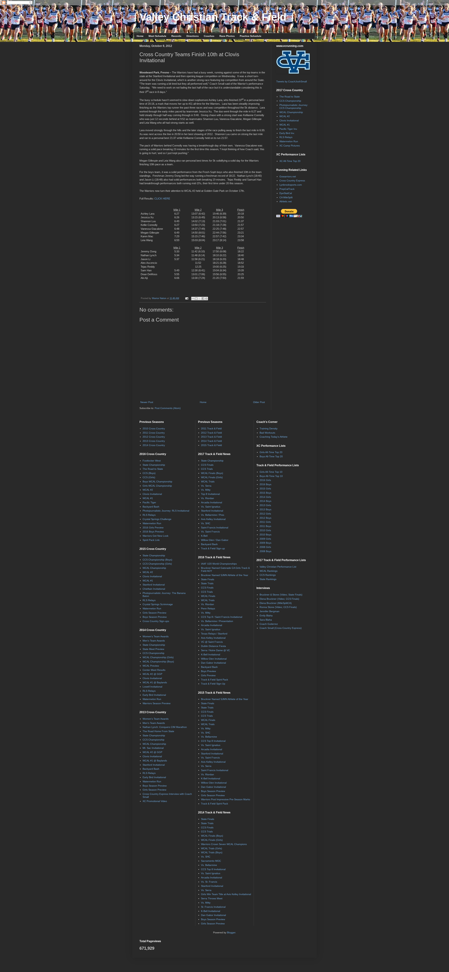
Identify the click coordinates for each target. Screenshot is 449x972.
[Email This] (193, 298)
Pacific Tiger (149, 502)
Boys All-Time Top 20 (271, 456)
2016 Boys (265, 484)
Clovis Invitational (289, 120)
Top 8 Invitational (210, 494)
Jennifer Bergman (269, 611)
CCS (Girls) (149, 477)
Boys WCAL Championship (157, 481)
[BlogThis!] (196, 298)
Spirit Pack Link (151, 540)
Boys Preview (208, 671)
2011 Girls (265, 522)
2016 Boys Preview (153, 531)
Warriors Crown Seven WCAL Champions (224, 844)
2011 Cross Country (154, 432)
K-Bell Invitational (210, 654)
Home (140, 36)
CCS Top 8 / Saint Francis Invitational (221, 617)
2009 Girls (265, 538)
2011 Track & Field (211, 428)
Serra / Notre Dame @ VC (215, 650)
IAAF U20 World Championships (219, 563)
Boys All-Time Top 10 (271, 476)
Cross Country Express (292, 180)
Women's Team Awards (156, 636)
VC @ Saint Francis (212, 641)
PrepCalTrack (286, 189)
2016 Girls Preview (153, 527)
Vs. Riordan (207, 498)
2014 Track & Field (211, 441)
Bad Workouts (267, 432)
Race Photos (227, 36)
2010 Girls (265, 530)
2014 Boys (265, 501)
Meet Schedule (157, 36)
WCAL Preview (151, 665)
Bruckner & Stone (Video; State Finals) (281, 594)
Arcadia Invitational (211, 502)
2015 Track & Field (211, 445)
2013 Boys (265, 509)
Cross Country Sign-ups (156, 621)
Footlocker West (152, 460)
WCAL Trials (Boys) (211, 852)
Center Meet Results (154, 670)
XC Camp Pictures (289, 145)
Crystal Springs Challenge (157, 519)
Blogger (231, 932)
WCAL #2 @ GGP (152, 674)
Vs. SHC (205, 523)
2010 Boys (265, 534)
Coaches (209, 36)
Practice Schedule (250, 36)
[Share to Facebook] (203, 298)
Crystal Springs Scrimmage (158, 604)
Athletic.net (285, 201)
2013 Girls (265, 505)
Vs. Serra (206, 485)
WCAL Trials (208, 481)
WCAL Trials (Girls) (211, 848)
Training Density (268, 428)
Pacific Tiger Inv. (288, 128)
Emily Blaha (266, 615)
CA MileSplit (286, 197)
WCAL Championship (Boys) (158, 661)
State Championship (154, 464)
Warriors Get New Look (155, 535)
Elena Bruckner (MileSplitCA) (276, 603)
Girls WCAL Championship (157, 485)
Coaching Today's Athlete (273, 436)
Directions (192, 36)
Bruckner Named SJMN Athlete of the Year (224, 575)
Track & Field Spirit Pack (214, 679)
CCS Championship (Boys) (157, 559)
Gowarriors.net (287, 176)
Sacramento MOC (211, 860)
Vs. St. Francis (209, 881)
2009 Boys (265, 542)
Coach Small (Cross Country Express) (281, 628)
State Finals (207, 579)
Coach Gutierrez (269, 624)
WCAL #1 (284, 124)
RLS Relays (285, 137)
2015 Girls (265, 488)
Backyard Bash (151, 506)
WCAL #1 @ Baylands (155, 682)
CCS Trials (207, 468)
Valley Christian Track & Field (212, 17)
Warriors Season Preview (156, 703)
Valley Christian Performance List (278, 566)
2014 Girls (265, 497)
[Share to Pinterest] (206, 298)
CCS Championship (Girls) (157, 563)
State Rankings (268, 579)
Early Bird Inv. (287, 133)
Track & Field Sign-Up (213, 683)
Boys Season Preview (155, 617)
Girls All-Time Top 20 (271, 452)
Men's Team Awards (154, 640)
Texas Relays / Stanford (214, 633)
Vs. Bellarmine (209, 736)
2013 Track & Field (211, 436)
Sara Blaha (266, 619)
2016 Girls (265, 480)
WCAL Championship (291, 112)
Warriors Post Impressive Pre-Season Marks (225, 799)
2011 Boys (265, 526)
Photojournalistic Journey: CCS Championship (293, 106)
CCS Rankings (268, 575)
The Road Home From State (158, 731)
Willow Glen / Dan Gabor (214, 540)
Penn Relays (208, 608)
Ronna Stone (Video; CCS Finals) (278, 607)
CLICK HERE (162, 198)
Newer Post (146, 402)
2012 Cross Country (154, 436)
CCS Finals (207, 464)
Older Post (259, 402)
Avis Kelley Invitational (213, 519)
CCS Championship (290, 100)
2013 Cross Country (154, 441)
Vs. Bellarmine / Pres (212, 514)
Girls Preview (208, 675)
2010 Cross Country (154, 428)
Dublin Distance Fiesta (213, 646)
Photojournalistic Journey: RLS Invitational (166, 510)
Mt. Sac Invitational (153, 748)
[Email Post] (186, 298)
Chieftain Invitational (154, 588)
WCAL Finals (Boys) (212, 473)
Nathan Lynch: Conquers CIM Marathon (165, 727)
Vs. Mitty (205, 489)
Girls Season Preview (154, 612)
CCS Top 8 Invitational (213, 740)
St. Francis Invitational (213, 906)
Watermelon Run (288, 141)
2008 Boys (265, 551)
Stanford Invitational (154, 584)
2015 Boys (265, 492)
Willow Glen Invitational (214, 658)
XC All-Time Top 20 (289, 161)
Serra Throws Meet (211, 898)
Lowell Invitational (152, 686)
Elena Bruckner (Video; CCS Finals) (279, 598)
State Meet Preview (153, 649)
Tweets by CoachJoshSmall (291, 81)
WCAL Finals (208, 596)
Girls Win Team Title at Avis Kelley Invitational (226, 894)
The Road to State (289, 96)
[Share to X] (199, 298)
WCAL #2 (284, 116)
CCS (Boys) (149, 473)
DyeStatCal (285, 193)
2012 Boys (265, 517)
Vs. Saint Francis (210, 531)
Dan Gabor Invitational (213, 662)
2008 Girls (265, 547)
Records (176, 36)
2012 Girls (265, 513)
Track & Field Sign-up (213, 548)
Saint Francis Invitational (214, 527)
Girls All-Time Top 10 (271, 471)
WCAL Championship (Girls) (158, 657)
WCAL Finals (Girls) (212, 477)
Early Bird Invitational (154, 694)
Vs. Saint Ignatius (210, 506)
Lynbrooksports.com (290, 184)
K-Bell (204, 535)
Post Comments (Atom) (168, 408)
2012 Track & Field (211, 432)
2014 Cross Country (154, 445)
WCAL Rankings (268, 571)
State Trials (207, 583)
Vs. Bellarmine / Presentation (217, 621)
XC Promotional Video (155, 801)
